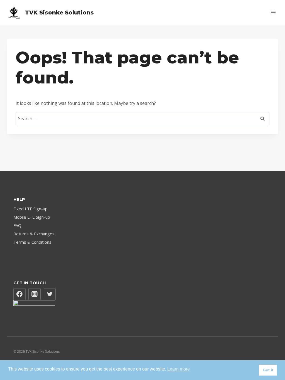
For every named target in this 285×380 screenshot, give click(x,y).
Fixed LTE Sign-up (30, 208)
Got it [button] (268, 370)
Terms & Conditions (32, 242)
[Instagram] (34, 294)
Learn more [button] (178, 369)
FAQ (17, 225)
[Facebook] (19, 294)
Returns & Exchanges (34, 233)
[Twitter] (50, 294)
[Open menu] (273, 12)
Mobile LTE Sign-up (31, 217)
